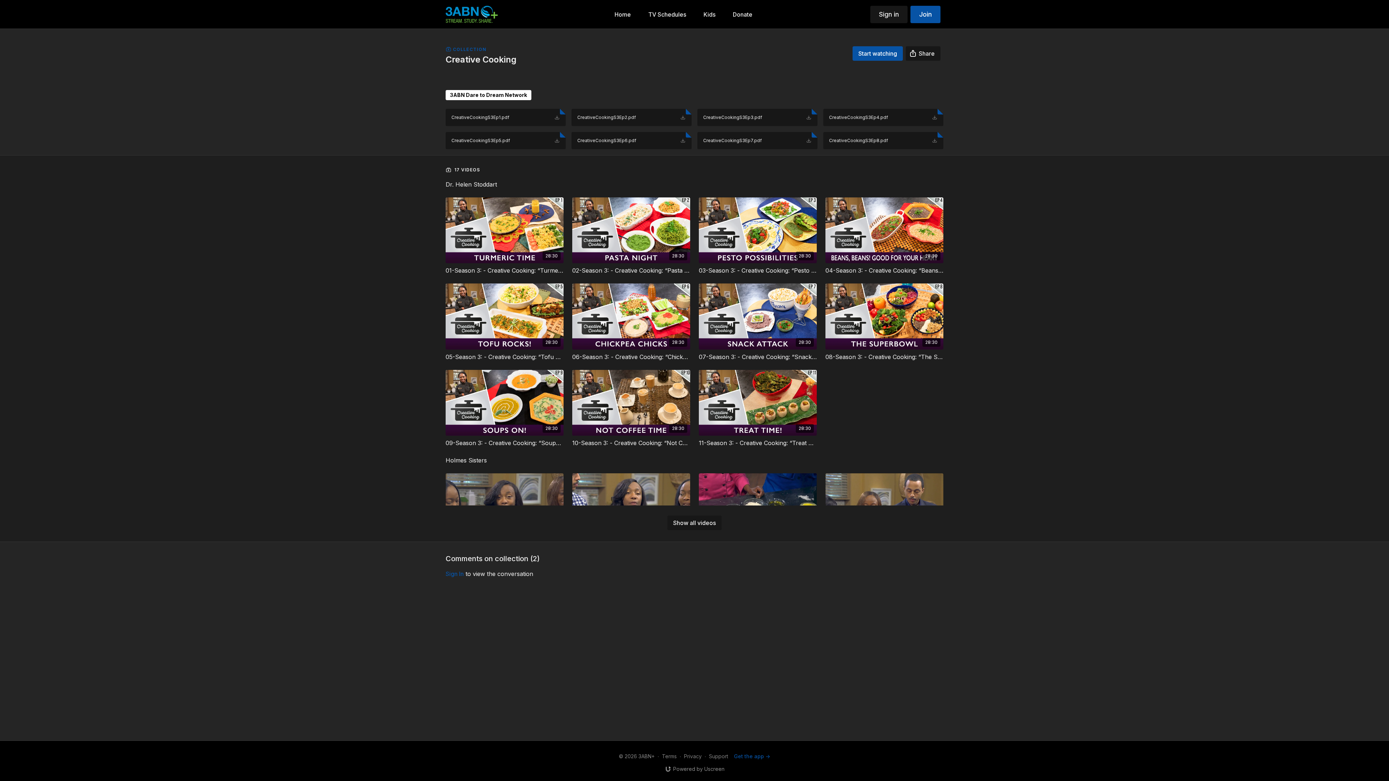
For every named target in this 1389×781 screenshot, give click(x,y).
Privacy (693, 756)
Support (718, 756)
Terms (669, 756)
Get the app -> (752, 756)
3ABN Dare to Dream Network (488, 95)
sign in (455, 573)
